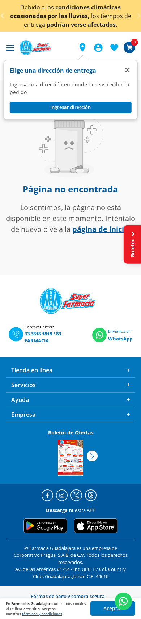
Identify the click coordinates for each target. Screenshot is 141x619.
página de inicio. (101, 229)
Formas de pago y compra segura (68, 596)
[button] (82, 47)
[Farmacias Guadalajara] (45, 48)
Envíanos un (119, 331)
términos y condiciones (42, 613)
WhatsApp (120, 338)
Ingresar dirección (70, 107)
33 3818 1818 (38, 333)
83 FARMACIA (43, 337)
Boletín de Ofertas (70, 432)
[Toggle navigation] (10, 47)
